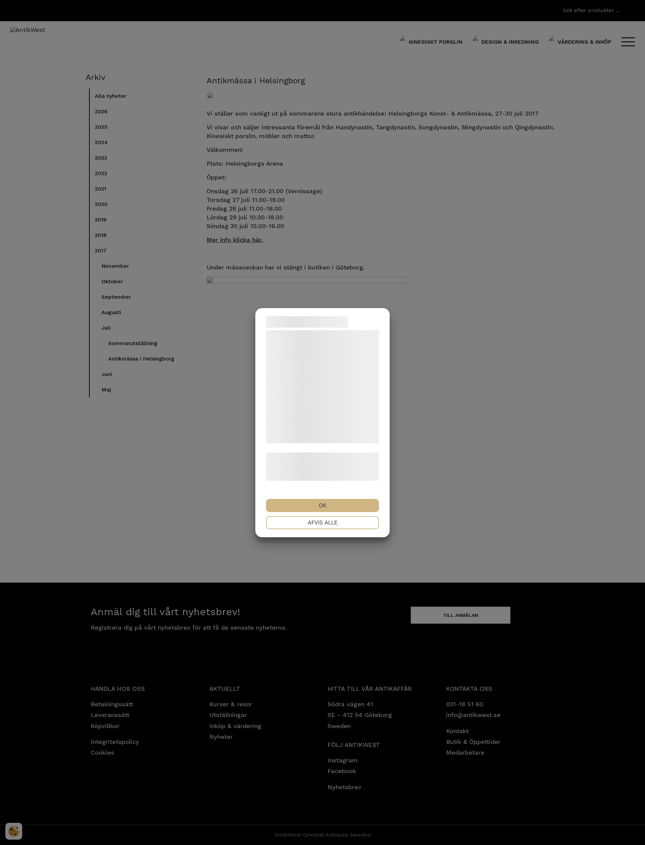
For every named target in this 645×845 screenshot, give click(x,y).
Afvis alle (323, 522)
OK (322, 505)
